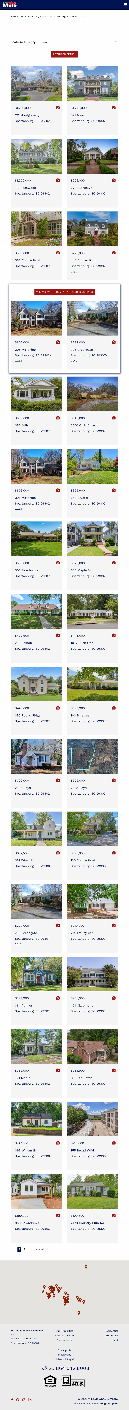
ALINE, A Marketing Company (100, 1403)
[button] (86, 1267)
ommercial (111, 1335)
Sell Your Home (64, 1335)
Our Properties (64, 1330)
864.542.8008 (72, 1368)
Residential (111, 1330)
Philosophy (64, 1354)
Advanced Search (64, 54)
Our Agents (64, 1350)
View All (40, 1249)
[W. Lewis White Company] (10, 4)
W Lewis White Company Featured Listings (64, 292)
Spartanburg (64, 1340)
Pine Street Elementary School (29, 16)
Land (115, 1340)
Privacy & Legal (64, 1359)
